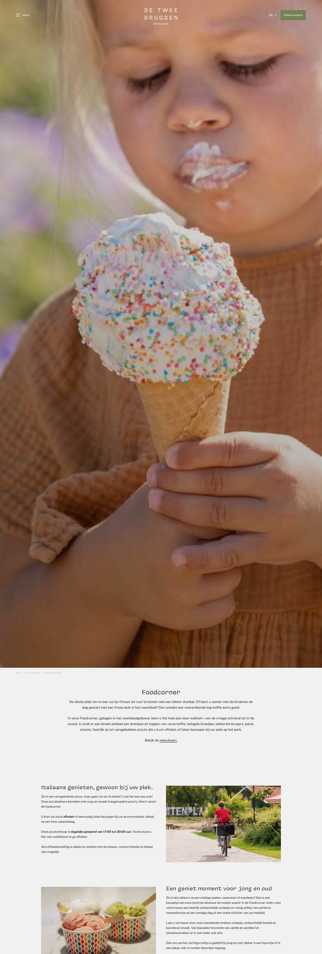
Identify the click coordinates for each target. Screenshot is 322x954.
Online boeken (293, 15)
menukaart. (168, 740)
